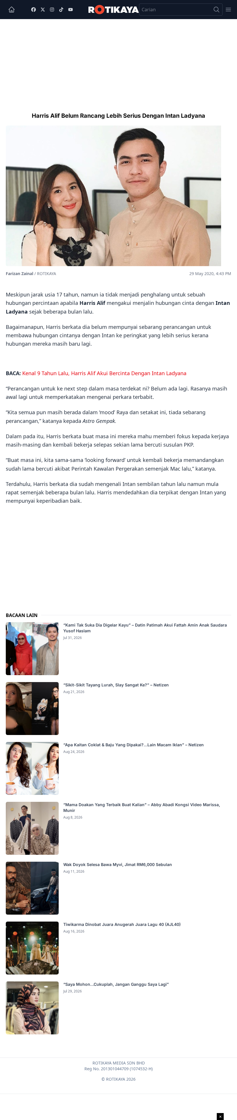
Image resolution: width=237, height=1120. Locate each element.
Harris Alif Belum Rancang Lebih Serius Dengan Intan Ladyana (118, 115)
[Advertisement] (118, 62)
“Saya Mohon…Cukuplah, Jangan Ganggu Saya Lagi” (116, 984)
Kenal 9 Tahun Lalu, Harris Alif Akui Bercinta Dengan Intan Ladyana (104, 373)
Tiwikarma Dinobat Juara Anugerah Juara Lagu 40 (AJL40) (122, 924)
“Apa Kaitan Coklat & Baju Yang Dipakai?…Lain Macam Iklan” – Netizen (133, 744)
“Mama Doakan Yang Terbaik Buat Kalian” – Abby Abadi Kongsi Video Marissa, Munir (141, 807)
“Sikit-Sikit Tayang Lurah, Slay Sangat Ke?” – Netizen (116, 684)
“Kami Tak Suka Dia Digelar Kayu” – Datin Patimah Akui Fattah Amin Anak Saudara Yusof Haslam (145, 627)
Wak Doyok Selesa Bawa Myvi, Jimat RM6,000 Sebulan (117, 864)
